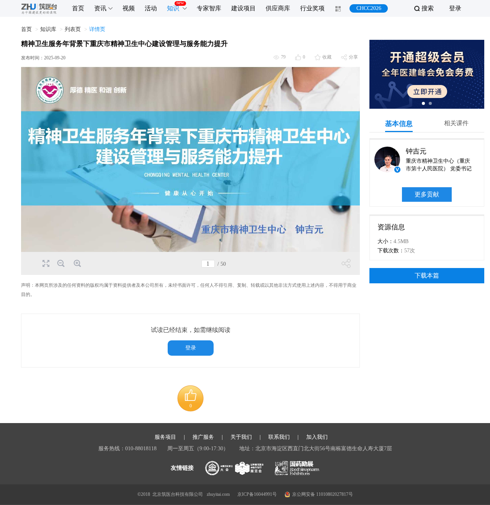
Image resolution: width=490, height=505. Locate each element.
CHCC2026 (368, 8)
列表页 (73, 29)
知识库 (48, 29)
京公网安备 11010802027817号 (322, 494)
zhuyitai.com (218, 494)
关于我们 (241, 437)
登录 (455, 8)
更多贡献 (427, 194)
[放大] (76, 263)
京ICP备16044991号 (257, 494)
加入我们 (317, 437)
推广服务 (203, 437)
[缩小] (60, 263)
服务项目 (165, 437)
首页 (26, 29)
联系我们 (279, 437)
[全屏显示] (45, 262)
